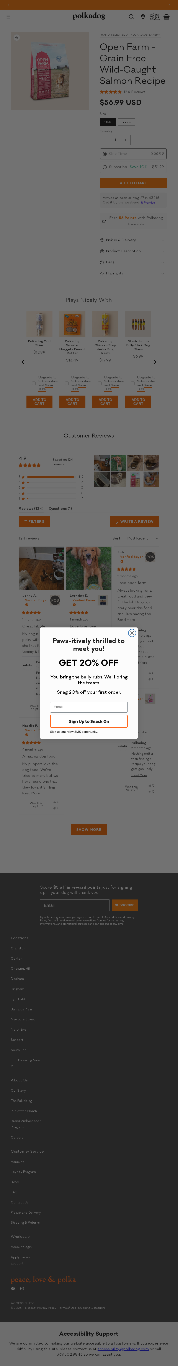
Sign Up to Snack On (89, 721)
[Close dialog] (132, 633)
